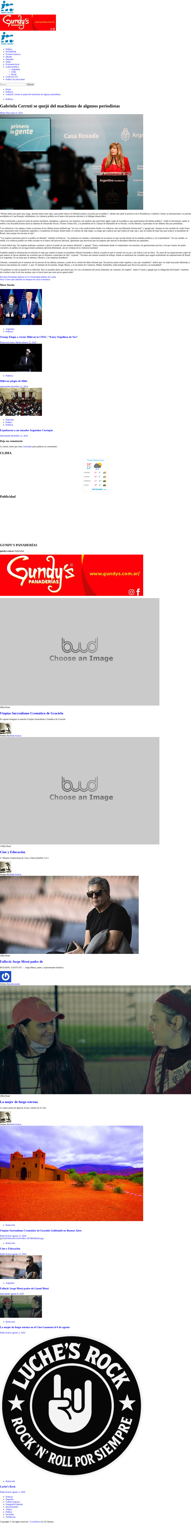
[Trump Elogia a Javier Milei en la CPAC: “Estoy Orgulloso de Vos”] (21, 324)
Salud (8, 62)
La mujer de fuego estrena (19, 1102)
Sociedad (10, 1514)
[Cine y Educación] (21, 1238)
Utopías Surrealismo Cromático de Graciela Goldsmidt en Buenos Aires (41, 1230)
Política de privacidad (15, 79)
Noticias (9, 1497)
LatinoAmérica (12, 67)
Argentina (15, 69)
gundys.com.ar (7, 551)
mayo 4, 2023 (17, 113)
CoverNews (35, 1521)
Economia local (12, 64)
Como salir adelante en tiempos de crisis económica (25, 279)
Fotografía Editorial (14, 1504)
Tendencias (11, 1517)
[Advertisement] (84, 520)
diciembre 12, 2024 (19, 386)
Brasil (13, 74)
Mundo (9, 57)
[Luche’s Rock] (71, 1476)
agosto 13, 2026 (19, 1236)
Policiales (10, 420)
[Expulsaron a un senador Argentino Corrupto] (21, 415)
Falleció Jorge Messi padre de (21, 961)
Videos (9, 1509)
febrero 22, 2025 (29, 342)
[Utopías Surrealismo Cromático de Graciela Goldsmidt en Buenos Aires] (71, 1220)
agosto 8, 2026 (17, 1294)
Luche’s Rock (8, 1486)
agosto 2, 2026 (18, 1332)
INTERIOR (11, 52)
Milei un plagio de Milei (13, 381)
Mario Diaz (5, 113)
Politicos (9, 99)
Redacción (10, 1225)
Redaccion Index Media (11, 342)
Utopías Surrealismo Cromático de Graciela (31, 713)
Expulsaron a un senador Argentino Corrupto (26, 430)
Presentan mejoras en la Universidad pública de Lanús (28, 277)
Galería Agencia (13, 1502)
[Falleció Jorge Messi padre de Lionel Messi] (21, 1278)
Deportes (10, 59)
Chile (13, 72)
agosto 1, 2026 (18, 1492)
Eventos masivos (13, 54)
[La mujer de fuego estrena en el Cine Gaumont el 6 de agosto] (21, 1317)
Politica (9, 49)
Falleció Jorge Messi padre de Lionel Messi (24, 1288)
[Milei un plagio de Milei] (21, 371)
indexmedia (5, 386)
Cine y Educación (12, 852)
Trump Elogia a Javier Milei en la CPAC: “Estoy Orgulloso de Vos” (39, 336)
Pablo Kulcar (15, 735)
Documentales (12, 1507)
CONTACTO (12, 77)
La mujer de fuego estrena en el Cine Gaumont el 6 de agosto (35, 1327)
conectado (27, 446)
